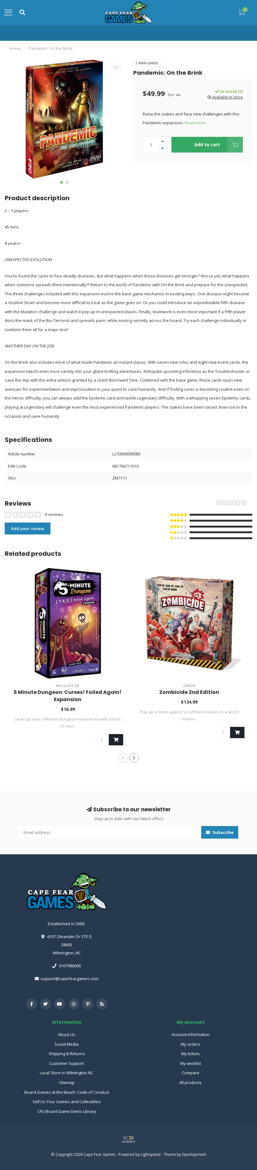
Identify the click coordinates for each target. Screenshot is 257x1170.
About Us (66, 1034)
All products (190, 1082)
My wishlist (190, 1063)
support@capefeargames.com (69, 978)
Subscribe (222, 832)
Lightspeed (150, 1154)
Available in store (227, 96)
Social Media (67, 1044)
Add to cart (207, 145)
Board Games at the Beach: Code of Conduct (66, 1092)
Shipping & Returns (67, 1053)
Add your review (27, 528)
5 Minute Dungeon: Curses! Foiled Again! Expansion (68, 696)
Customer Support (66, 1063)
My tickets (190, 1053)
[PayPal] (128, 1139)
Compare (190, 1073)
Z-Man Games (146, 63)
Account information (190, 1034)
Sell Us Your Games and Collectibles (67, 1101)
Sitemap (67, 1082)
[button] (61, 182)
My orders (190, 1044)
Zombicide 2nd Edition (189, 692)
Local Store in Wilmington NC (66, 1073)
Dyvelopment (194, 1154)
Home (15, 48)
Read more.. (196, 123)
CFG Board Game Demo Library (66, 1111)
